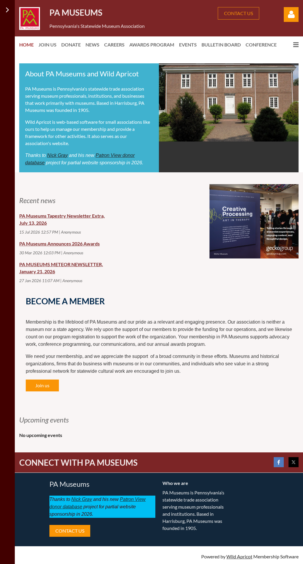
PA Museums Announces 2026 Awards (59, 243)
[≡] (290, 44)
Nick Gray (57, 155)
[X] (294, 462)
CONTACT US (238, 13)
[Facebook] (279, 462)
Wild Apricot (239, 556)
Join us (42, 385)
